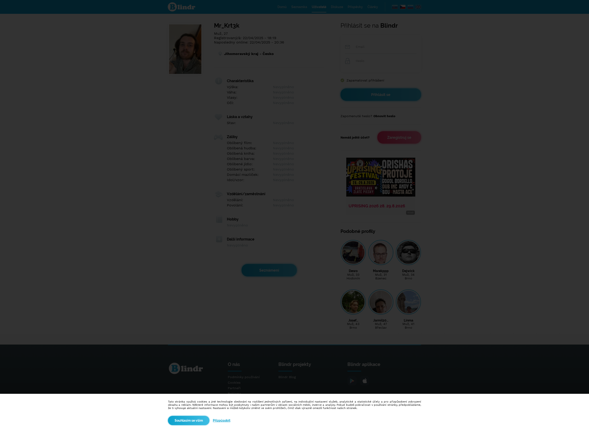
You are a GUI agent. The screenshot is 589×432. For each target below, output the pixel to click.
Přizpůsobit (221, 420)
